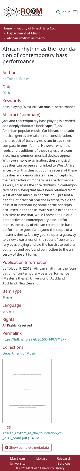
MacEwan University (17, 461)
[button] (22, 12)
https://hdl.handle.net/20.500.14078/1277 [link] (34, 339)
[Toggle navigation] (75, 12)
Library (41, 458)
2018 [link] (6, 92)
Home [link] (7, 28)
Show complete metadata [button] (28, 447)
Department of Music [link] (23, 33)
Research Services (64, 461)
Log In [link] (65, 12)
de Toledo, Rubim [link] (15, 78)
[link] (40, 435)
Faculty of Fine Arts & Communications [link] (36, 28)
